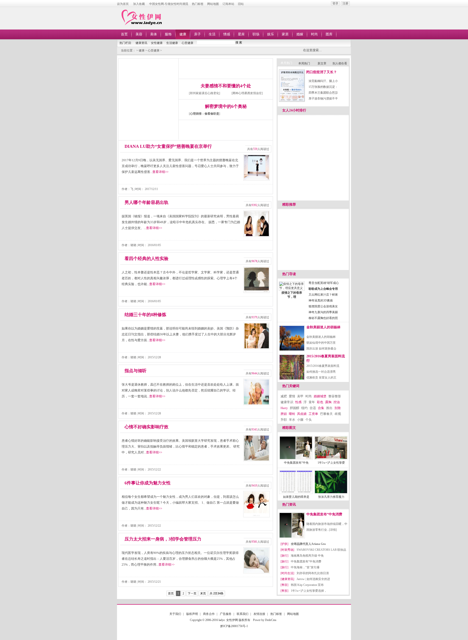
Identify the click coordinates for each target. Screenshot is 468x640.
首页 (124, 34)
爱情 (292, 396)
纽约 (304, 408)
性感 (298, 402)
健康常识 (287, 402)
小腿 (300, 419)
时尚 (314, 34)
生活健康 (172, 43)
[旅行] (284, 555)
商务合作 (209, 614)
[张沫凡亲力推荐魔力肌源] (331, 482)
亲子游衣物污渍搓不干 (323, 98)
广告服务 (226, 614)
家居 (285, 34)
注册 (345, 3)
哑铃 (292, 414)
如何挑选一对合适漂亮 (321, 371)
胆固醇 (294, 408)
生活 (212, 34)
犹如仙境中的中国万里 (321, 342)
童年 (312, 402)
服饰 (168, 34)
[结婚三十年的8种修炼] (256, 336)
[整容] (284, 585)
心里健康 (187, 43)
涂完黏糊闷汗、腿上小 (323, 81)
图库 (329, 34)
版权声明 (192, 614)
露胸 (328, 402)
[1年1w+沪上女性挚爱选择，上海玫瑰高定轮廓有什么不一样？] (331, 448)
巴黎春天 (326, 414)
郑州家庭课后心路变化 (204, 93)
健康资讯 (141, 43)
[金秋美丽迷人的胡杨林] (292, 338)
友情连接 (259, 614)
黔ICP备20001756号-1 (234, 626)
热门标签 (198, 4)
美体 (153, 34)
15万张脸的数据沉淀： (323, 87)
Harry (284, 408)
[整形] (284, 590)
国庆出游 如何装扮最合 (321, 348)
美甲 (300, 396)
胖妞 (284, 414)
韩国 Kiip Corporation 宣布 (307, 585)
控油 (336, 402)
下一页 (192, 593)
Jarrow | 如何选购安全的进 (313, 579)
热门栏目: (125, 43)
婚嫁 (299, 34)
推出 (329, 408)
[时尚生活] (287, 573)
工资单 (313, 414)
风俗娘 (302, 414)
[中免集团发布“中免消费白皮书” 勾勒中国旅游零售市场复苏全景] (296, 448)
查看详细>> (160, 172)
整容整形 (334, 396)
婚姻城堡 (320, 396)
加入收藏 (139, 4)
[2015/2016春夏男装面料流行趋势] (292, 367)
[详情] (333, 529)
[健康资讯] (287, 579)
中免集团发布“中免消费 (324, 514)
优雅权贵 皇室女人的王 (321, 377)
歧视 (338, 414)
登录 (335, 3)
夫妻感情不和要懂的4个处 (226, 85)
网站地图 (213, 4)
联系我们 (242, 614)
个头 (308, 419)
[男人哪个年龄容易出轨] (256, 223)
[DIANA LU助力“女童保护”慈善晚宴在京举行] (256, 167)
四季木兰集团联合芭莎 (323, 92)
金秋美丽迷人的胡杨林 (323, 327)
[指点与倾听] (256, 392)
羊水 (292, 419)
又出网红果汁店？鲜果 (323, 294)
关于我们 (175, 614)
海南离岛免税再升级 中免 (307, 555)
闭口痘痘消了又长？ (321, 72)
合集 (321, 408)
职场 (256, 34)
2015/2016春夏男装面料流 (322, 366)
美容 (139, 34)
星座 (241, 34)
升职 (284, 419)
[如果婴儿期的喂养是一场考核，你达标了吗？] (296, 482)
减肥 (284, 396)
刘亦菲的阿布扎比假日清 (313, 573)
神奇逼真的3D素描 (321, 300)
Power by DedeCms (264, 620)
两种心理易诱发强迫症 (247, 93)
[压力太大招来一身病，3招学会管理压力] (256, 560)
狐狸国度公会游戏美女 (323, 306)
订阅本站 (228, 4)
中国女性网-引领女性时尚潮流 (168, 4)
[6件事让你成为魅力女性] (256, 504)
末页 (203, 593)
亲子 (197, 34)
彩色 (320, 402)
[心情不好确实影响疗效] (256, 448)
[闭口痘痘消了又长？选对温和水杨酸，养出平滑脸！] (292, 85)
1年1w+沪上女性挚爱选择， (309, 590)
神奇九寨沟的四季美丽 (323, 312)
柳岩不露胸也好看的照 (323, 318)
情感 (226, 34)
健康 (182, 34)
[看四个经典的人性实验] (256, 280)
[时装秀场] (287, 549)
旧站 (241, 4)
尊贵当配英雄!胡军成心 (324, 283)
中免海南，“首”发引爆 (305, 567)
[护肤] (284, 544)
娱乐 (270, 34)
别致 (337, 408)
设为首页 (123, 4)
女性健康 (157, 43)
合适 (313, 408)
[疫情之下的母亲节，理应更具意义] (292, 288)
